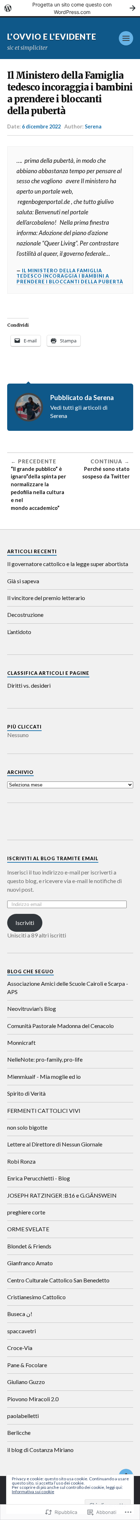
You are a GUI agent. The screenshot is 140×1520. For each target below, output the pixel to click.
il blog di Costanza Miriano (40, 1449)
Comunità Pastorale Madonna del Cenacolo (60, 1025)
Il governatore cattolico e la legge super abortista (67, 563)
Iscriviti (24, 922)
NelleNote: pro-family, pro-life (45, 1059)
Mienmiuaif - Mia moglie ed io (44, 1076)
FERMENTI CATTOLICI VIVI (43, 1110)
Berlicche (19, 1432)
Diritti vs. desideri (29, 685)
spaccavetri (21, 1330)
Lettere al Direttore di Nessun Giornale (54, 1144)
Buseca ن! (19, 1313)
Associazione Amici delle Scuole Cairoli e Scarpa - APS (67, 987)
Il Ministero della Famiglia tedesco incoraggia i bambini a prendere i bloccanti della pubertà (70, 276)
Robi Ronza (21, 1161)
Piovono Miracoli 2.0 (33, 1398)
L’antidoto (19, 631)
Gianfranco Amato (30, 1263)
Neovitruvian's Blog (31, 1008)
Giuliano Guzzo (26, 1381)
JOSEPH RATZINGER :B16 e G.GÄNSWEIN (62, 1195)
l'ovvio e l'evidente (51, 37)
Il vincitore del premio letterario (46, 597)
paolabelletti (23, 1415)
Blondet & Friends (29, 1246)
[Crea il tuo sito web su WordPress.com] (70, 8)
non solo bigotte (27, 1127)
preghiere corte (26, 1212)
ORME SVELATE (28, 1229)
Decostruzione (25, 614)
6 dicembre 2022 (41, 126)
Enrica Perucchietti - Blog (38, 1178)
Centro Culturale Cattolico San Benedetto (58, 1280)
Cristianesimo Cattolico (36, 1297)
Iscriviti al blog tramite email (52, 858)
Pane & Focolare (27, 1364)
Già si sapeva (23, 581)
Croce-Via (19, 1347)
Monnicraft (21, 1042)
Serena (93, 126)
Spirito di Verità (26, 1093)
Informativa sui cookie (33, 1491)
